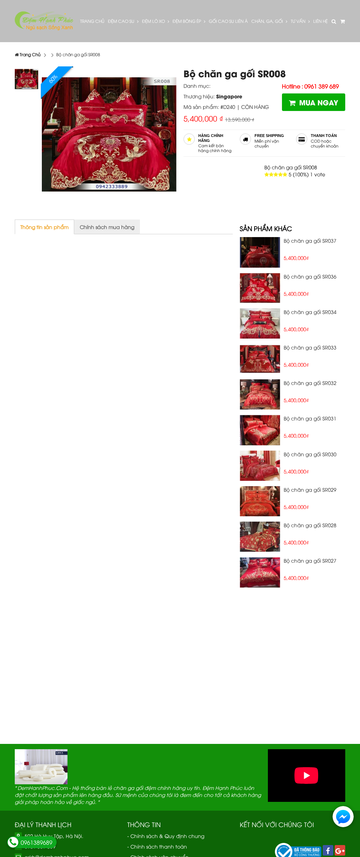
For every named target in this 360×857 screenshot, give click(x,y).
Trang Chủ (92, 21)
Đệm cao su (121, 21)
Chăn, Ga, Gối (267, 21)
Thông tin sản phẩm (44, 226)
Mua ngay (318, 102)
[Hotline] (13, 842)
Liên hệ (320, 21)
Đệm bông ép (187, 21)
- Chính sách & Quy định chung (165, 835)
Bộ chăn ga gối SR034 (310, 311)
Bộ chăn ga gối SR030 (310, 454)
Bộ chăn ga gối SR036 (310, 276)
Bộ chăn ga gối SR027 (310, 560)
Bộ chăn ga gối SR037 (310, 240)
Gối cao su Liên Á (228, 21)
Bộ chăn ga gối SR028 (310, 525)
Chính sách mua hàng (107, 226)
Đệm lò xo (154, 21)
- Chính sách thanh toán (157, 846)
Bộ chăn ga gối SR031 (310, 418)
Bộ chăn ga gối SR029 (310, 489)
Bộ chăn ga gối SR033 (310, 347)
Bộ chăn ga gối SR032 (310, 382)
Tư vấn (299, 21)
